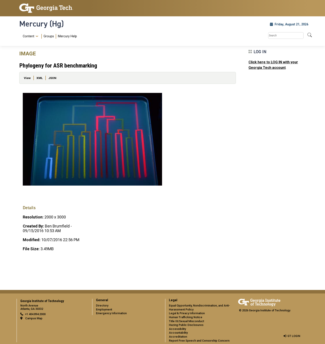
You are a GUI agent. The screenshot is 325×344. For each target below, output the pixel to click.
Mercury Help (67, 36)
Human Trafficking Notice (185, 317)
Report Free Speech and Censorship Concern (199, 340)
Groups (49, 36)
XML (39, 78)
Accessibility (177, 329)
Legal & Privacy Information (187, 313)
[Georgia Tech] (53, 8)
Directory (102, 305)
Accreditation (178, 336)
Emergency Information (111, 313)
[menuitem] (49, 36)
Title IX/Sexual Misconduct (186, 321)
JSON (52, 78)
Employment (104, 309)
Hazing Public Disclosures (186, 325)
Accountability (178, 332)
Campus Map (33, 318)
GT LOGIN (293, 336)
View (27, 78)
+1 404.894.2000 (35, 314)
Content (28, 36)
